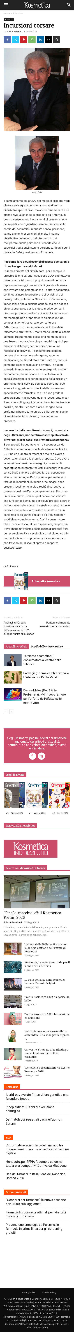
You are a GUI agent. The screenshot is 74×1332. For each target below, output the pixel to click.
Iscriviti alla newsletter (20, 825)
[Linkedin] (40, 39)
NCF (8, 1137)
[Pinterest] (23, 39)
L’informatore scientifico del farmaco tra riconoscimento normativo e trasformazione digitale (37, 1149)
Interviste (18, 13)
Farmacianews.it (16, 1192)
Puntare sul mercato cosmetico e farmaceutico (54, 624)
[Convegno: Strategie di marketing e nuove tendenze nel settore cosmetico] (13, 1054)
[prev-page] (6, 712)
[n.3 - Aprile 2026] (59, 796)
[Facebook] (7, 39)
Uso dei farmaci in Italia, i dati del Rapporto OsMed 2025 (35, 1176)
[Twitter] (15, 39)
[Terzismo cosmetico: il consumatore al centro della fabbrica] (13, 660)
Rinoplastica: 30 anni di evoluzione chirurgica (30, 1109)
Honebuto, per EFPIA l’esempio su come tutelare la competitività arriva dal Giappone (36, 1163)
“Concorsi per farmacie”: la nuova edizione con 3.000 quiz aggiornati (36, 1202)
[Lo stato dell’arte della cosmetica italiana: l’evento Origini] (13, 984)
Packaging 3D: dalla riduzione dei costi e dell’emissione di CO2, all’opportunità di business (19, 628)
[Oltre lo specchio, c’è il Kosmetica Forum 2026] (37, 891)
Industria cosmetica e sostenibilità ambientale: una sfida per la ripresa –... (47, 1035)
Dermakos (12, 1087)
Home (7, 13)
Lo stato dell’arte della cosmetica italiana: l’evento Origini (44, 981)
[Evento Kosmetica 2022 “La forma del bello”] (13, 1001)
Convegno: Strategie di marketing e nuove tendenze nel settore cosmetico (46, 1053)
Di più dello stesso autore (47, 646)
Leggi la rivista (15, 774)
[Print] (56, 39)
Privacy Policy (28, 1292)
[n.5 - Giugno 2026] (14, 796)
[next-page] (11, 712)
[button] (6, 5)
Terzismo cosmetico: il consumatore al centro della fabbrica (42, 660)
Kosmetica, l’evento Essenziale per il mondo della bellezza (47, 964)
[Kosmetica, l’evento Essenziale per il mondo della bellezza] (13, 967)
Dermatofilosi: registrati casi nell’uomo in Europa (34, 1121)
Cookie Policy (49, 1292)
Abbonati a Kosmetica (46, 581)
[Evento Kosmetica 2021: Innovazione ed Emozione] (13, 1018)
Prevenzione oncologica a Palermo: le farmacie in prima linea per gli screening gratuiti (34, 1228)
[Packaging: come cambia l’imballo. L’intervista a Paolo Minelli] (13, 677)
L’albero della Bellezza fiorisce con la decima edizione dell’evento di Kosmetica (46, 948)
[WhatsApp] (32, 39)
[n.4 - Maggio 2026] (36, 796)
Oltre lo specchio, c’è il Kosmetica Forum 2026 (32, 915)
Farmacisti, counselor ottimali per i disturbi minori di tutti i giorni (36, 1214)
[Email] (48, 39)
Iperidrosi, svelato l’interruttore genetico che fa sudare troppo (37, 1096)
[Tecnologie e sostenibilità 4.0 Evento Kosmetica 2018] (13, 1072)
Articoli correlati (16, 646)
